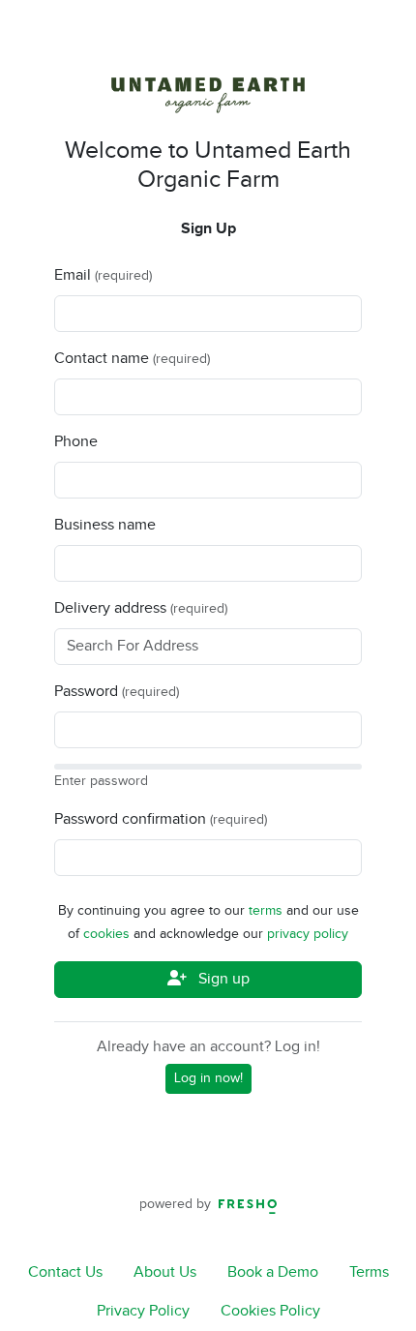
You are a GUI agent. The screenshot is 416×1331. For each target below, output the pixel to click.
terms (267, 911)
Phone (76, 442)
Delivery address (110, 608)
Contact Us (65, 1272)
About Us (165, 1272)
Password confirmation (130, 819)
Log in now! (208, 1078)
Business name (105, 525)
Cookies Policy (270, 1311)
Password (86, 691)
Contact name (101, 358)
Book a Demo (272, 1272)
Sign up (222, 979)
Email (72, 275)
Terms (369, 1272)
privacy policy (307, 934)
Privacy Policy (143, 1311)
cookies (108, 934)
